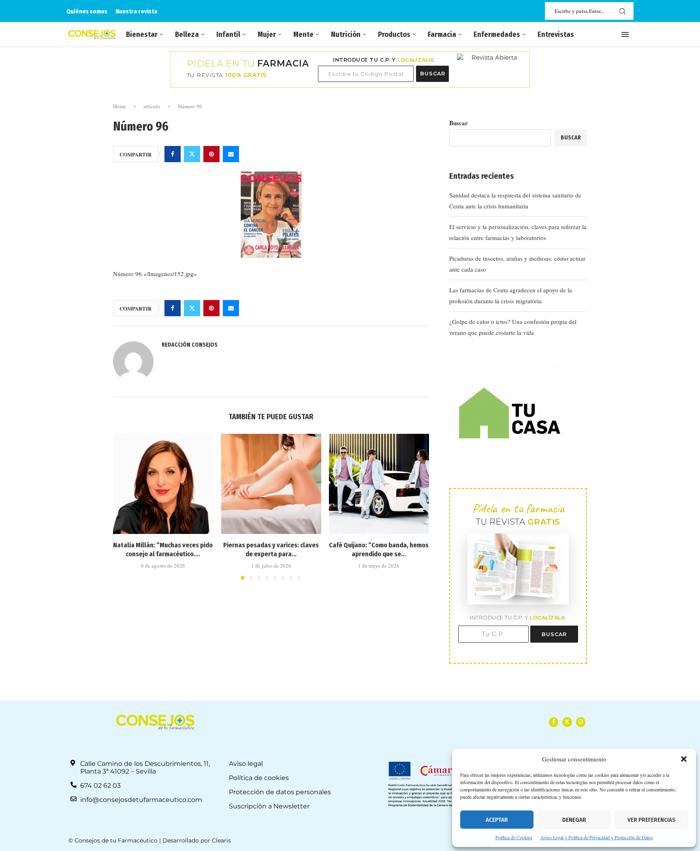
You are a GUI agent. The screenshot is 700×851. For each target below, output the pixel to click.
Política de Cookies (513, 837)
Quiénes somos (86, 11)
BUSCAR (432, 74)
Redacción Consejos (190, 344)
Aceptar (497, 819)
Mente (303, 34)
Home (119, 106)
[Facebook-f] (553, 722)
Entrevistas (556, 34)
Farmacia (442, 34)
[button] (684, 759)
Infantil (228, 34)
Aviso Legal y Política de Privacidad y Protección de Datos (596, 837)
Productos (394, 34)
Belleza (187, 34)
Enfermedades (497, 34)
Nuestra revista (136, 11)
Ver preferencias (651, 819)
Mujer (267, 34)
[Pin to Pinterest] (211, 154)
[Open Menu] (625, 34)
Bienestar (142, 34)
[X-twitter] (567, 722)
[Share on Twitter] (192, 154)
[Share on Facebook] (172, 154)
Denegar (574, 819)
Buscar (458, 122)
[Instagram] (580, 722)
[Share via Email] (231, 154)
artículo (151, 106)
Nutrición (346, 34)
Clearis (221, 840)
